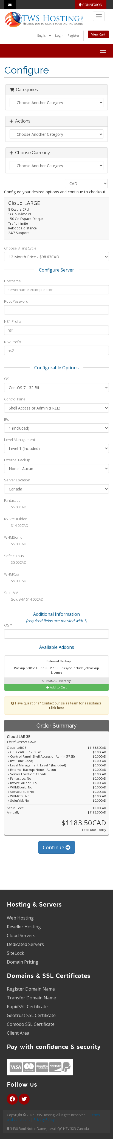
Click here (56, 708)
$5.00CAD (18, 507)
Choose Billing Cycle (20, 248)
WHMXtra (11, 574)
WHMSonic (13, 537)
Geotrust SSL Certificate (31, 1015)
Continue (54, 847)
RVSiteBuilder (15, 518)
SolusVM (11, 592)
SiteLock (15, 953)
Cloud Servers (21, 935)
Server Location (17, 480)
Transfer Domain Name (31, 998)
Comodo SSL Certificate (31, 1024)
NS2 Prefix (12, 341)
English (42, 35)
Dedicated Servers (25, 944)
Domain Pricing (22, 962)
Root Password (16, 301)
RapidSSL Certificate (27, 1007)
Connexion (91, 4)
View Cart (98, 34)
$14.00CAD (19, 525)
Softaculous (14, 555)
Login (59, 35)
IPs (6, 419)
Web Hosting (20, 918)
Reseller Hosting (24, 927)
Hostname (12, 280)
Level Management (19, 439)
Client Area (18, 1033)
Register (73, 35)
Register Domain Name (31, 989)
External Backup (17, 459)
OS (6, 378)
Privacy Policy (44, 1119)
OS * (8, 625)
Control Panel (15, 399)
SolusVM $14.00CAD (26, 599)
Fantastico (12, 500)
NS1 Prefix (12, 321)
